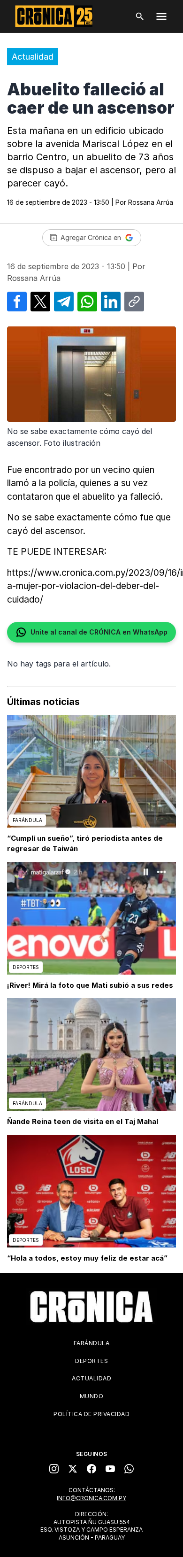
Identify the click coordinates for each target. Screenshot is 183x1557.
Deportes (91, 1360)
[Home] (91, 1306)
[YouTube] (110, 1468)
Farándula (92, 1343)
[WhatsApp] (129, 1468)
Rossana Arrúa (150, 202)
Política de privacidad (91, 1414)
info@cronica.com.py (91, 1498)
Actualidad (32, 57)
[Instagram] (54, 1468)
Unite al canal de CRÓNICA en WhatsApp (99, 632)
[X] (72, 1468)
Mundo (92, 1396)
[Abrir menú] (161, 16)
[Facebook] (91, 1468)
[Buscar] (139, 16)
